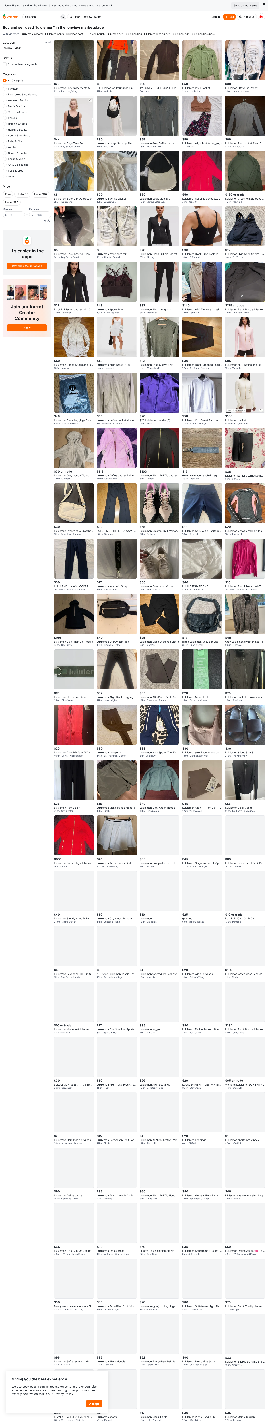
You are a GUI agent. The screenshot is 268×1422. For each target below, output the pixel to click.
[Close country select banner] (264, 4)
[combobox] (41, 17)
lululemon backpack (203, 33)
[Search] (62, 16)
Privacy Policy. (64, 1394)
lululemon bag (133, 33)
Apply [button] (46, 220)
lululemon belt (115, 33)
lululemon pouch (95, 33)
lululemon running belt (157, 33)
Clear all (46, 42)
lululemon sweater (32, 33)
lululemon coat (74, 33)
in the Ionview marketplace (80, 27)
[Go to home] (10, 17)
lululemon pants (54, 33)
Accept (94, 1404)
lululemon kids (180, 33)
